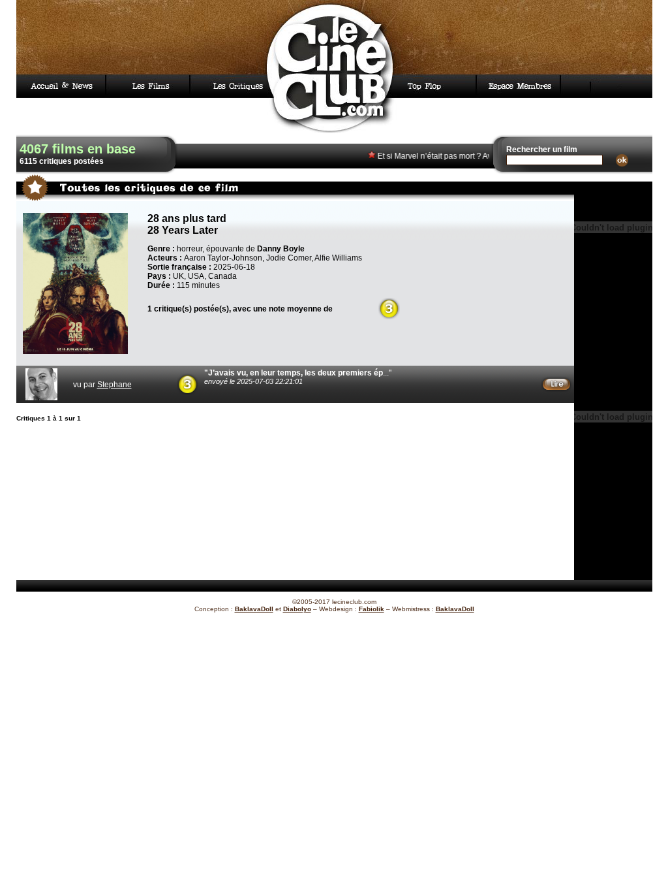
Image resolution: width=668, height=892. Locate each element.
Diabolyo (297, 609)
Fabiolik (371, 609)
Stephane (114, 384)
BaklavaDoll (254, 609)
